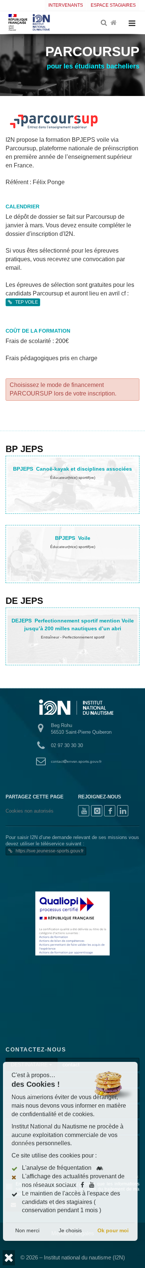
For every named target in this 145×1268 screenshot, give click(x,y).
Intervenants (65, 5)
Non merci (29, 1230)
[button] (9, 1257)
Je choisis (71, 1230)
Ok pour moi (114, 1230)
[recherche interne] (104, 23)
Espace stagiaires (113, 5)
